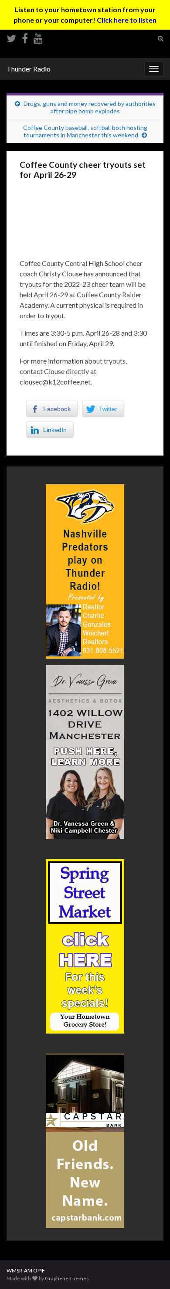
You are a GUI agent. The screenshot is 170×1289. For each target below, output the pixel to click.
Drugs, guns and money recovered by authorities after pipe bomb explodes (90, 107)
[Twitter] (11, 37)
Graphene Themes (67, 1278)
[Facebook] (25, 37)
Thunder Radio (29, 69)
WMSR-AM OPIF (26, 1270)
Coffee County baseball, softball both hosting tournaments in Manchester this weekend (85, 131)
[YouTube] (38, 37)
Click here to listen (126, 20)
